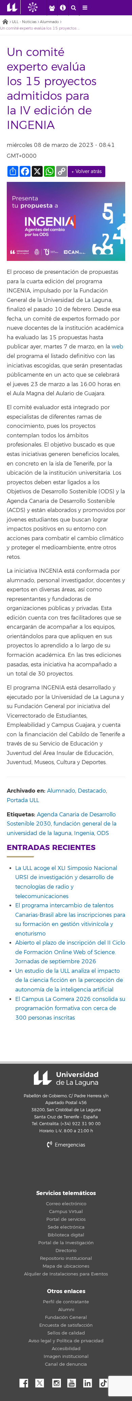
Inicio (5, 22)
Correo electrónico (66, 1204)
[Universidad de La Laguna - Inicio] (14, 7)
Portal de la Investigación (66, 1243)
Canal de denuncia (66, 1364)
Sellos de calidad (66, 1333)
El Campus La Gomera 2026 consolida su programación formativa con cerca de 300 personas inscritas (70, 1008)
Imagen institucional (66, 1356)
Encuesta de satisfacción (66, 1325)
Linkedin (90, 1381)
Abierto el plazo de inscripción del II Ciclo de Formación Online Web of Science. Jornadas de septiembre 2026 (70, 952)
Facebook (26, 1381)
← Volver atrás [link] (86, 171)
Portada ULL (23, 800)
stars (66, 1168)
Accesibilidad (66, 1348)
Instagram (58, 1381)
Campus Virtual (66, 1211)
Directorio (66, 1250)
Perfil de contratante (66, 1302)
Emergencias (69, 1145)
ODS (103, 833)
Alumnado (49, 22)
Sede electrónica (66, 1227)
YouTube (74, 1381)
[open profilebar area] (52, 8)
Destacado (92, 791)
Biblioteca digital (66, 1235)
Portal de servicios (66, 1219)
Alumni (66, 1309)
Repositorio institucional (66, 1258)
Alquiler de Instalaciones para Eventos (66, 1274)
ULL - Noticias (24, 22)
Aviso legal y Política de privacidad (66, 1341)
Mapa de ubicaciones (66, 1266)
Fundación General (66, 1317)
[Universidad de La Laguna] (38, 7)
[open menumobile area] (85, 8)
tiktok (106, 1381)
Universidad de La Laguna (66, 1078)
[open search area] (73, 8)
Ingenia (84, 833)
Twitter (42, 1381)
